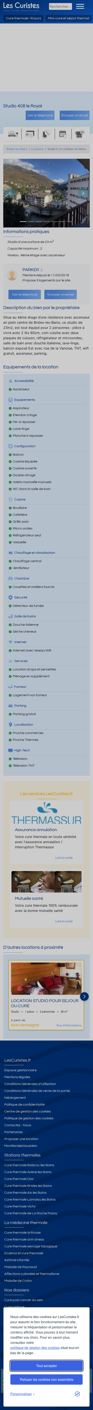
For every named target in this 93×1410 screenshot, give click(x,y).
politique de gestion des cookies (35, 1347)
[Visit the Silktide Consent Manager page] (77, 1394)
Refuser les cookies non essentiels (46, 1379)
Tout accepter (46, 1365)
